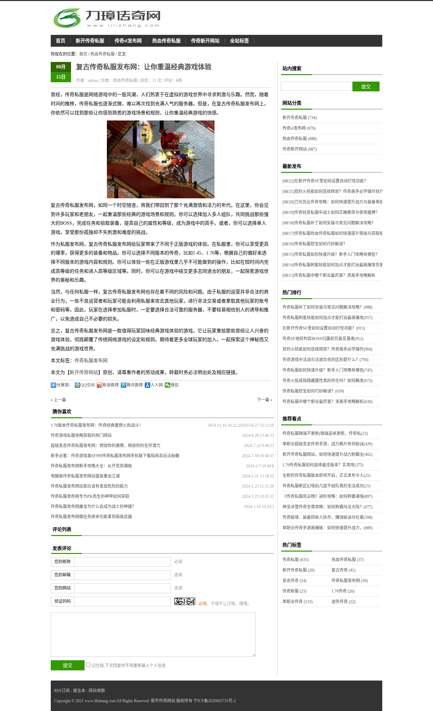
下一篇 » (264, 400)
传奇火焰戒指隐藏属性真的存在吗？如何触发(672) (327, 380)
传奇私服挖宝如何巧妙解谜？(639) (313, 391)
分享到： (64, 385)
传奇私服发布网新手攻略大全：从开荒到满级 (91, 466)
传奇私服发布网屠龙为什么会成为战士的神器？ (93, 506)
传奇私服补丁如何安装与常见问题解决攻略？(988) (327, 307)
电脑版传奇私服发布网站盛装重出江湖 (85, 476)
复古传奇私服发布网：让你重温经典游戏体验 (143, 67)
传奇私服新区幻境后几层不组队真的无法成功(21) (326, 486)
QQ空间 (88, 385)
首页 (60, 40)
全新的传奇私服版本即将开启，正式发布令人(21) (326, 475)
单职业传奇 (297, 601)
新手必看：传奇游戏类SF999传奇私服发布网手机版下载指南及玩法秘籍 (115, 455)
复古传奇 (344, 570)
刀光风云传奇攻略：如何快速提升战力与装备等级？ (335, 202)
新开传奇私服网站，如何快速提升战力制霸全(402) (327, 454)
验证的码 (62, 601)
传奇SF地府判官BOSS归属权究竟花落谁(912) (322, 338)
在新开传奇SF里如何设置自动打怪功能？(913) (323, 328)
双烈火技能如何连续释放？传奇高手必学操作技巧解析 (337, 191)
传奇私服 (295, 559)
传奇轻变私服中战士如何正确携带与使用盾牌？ (331, 212)
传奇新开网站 (205, 40)
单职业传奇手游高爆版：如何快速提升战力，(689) (327, 528)
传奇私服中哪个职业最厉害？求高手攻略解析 (328, 275)
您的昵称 (62, 561)
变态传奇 (294, 580)
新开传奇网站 (84, 372)
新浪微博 (110, 385)
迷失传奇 (344, 601)
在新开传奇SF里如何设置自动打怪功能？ (325, 181)
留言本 (79, 690)
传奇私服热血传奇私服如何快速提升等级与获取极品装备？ (341, 233)
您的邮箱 (62, 575)
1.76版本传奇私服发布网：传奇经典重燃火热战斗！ (97, 425)
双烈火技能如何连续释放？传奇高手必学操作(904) (327, 349)
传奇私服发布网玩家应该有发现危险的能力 (89, 486)
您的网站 (62, 588)
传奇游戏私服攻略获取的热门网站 (81, 435)
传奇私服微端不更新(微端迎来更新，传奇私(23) (325, 433)
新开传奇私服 (90, 40)
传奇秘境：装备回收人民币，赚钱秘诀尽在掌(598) (327, 517)
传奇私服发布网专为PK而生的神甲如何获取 (90, 496)
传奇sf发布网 (128, 40)
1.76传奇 (343, 591)
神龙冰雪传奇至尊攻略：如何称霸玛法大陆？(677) (327, 507)
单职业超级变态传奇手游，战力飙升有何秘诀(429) (327, 444)
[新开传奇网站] (110, 18)
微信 (174, 385)
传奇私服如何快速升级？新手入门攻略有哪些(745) (327, 370)
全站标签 (239, 40)
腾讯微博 (135, 385)
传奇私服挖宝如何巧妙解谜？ (314, 244)
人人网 (157, 385)
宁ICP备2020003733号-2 (214, 700)
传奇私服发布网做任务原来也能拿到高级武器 (91, 516)
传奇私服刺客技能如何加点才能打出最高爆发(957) (327, 317)
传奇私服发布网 (91, 360)
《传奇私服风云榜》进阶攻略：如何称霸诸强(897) (327, 496)
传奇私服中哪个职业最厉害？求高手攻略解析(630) (327, 401)
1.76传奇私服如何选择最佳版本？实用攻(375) (322, 465)
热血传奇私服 (166, 40)
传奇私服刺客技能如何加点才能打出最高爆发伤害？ (335, 265)
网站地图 (97, 690)
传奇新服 (294, 591)
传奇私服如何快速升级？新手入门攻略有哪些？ (331, 254)
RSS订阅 (62, 690)
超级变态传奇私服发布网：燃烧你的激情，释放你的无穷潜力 (105, 445)
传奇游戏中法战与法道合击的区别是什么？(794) (325, 359)
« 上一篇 (58, 400)
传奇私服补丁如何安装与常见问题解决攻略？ (328, 223)
